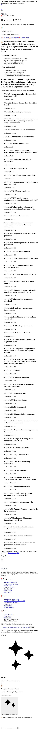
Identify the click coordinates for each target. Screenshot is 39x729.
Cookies (31, 627)
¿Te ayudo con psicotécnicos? (9, 714)
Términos (9, 627)
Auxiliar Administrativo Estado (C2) (14, 601)
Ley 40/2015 (8, 589)
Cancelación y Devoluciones (20, 627)
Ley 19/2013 (8, 590)
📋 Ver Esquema (14, 37)
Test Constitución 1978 (11, 584)
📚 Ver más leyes (24, 37)
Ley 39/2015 (8, 586)
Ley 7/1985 (7, 592)
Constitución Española (10, 582)
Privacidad (4, 627)
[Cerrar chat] (1, 684)
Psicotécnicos (8, 618)
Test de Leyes (8, 604)
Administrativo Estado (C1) (12, 602)
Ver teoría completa (13, 553)
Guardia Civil (8, 605)
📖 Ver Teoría (5, 37)
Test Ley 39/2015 (9, 587)
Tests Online (8, 616)
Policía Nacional (9, 607)
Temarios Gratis (8, 614)
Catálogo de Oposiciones (11, 599)
